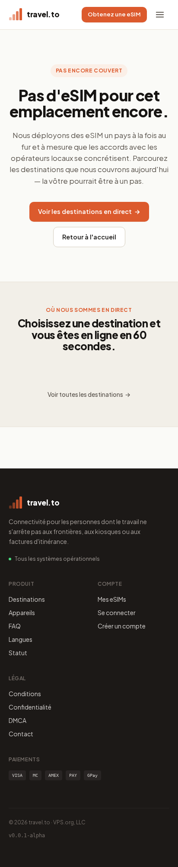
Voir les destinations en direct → (89, 211)
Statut (18, 653)
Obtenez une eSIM (114, 14)
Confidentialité (30, 707)
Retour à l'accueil (89, 237)
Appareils (22, 612)
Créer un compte (122, 626)
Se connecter (117, 612)
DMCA (17, 720)
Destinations (27, 599)
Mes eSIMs (112, 599)
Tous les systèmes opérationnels (57, 559)
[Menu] (159, 14)
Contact (21, 734)
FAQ (15, 626)
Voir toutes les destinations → (89, 394)
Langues (20, 639)
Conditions (25, 693)
